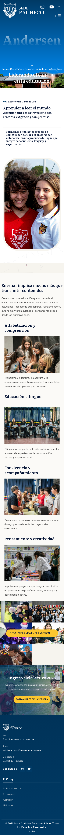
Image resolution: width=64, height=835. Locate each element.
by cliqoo (32, 831)
